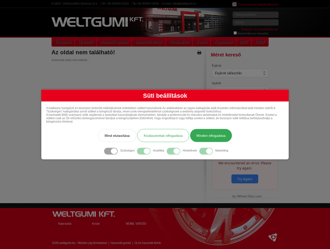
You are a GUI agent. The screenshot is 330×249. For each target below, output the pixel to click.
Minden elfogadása (211, 136)
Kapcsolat (223, 42)
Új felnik (85, 42)
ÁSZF (260, 42)
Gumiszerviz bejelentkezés (258, 4)
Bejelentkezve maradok (252, 33)
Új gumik (63, 42)
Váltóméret (179, 42)
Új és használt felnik (148, 243)
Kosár (201, 42)
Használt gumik (114, 42)
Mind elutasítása (117, 136)
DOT (244, 42)
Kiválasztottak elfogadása (163, 136)
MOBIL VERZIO (136, 223)
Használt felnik (148, 42)
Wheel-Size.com (249, 196)
